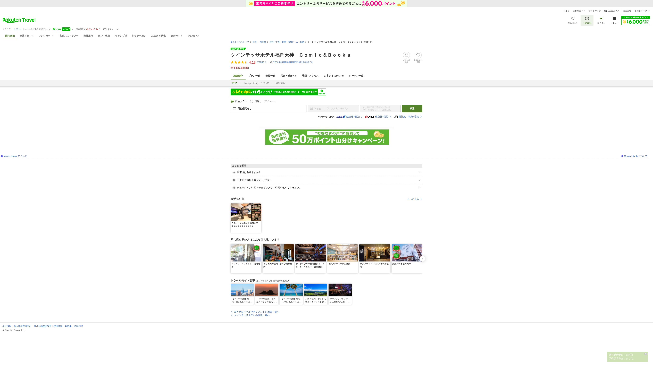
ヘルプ (566, 11)
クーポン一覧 (356, 75)
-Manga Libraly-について (256, 83)
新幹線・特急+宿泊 (409, 116)
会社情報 (6, 326)
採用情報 (58, 326)
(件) (260, 62)
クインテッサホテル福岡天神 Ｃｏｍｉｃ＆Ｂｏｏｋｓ (291, 55)
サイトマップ (595, 11)
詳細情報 (280, 83)
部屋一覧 (270, 75)
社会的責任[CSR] (42, 326)
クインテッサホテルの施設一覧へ (252, 315)
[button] (259, 205)
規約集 (68, 326)
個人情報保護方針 (22, 326)
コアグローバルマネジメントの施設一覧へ (256, 311)
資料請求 (78, 326)
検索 (412, 108)
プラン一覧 (254, 75)
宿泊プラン (241, 101)
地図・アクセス (310, 75)
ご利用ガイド (579, 11)
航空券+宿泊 (353, 116)
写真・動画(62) (289, 75)
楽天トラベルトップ (240, 42)
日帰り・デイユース (265, 101)
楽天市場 (627, 11)
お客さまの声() (334, 75)
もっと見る (413, 199)
